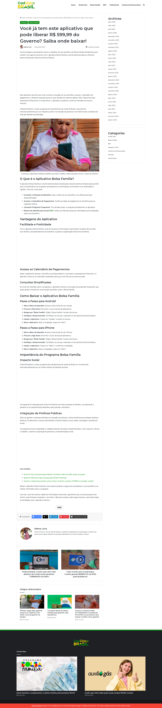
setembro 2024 (113, 91)
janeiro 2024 (112, 120)
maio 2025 (111, 62)
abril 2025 (111, 65)
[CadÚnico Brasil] (26, 5)
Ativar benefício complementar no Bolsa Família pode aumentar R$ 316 (46, 693)
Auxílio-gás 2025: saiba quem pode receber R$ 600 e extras (109, 693)
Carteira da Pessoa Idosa (131, 5)
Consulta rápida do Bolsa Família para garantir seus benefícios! (58, 613)
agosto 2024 (112, 94)
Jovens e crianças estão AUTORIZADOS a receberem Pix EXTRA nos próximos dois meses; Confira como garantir (87, 614)
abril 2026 (111, 29)
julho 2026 (111, 22)
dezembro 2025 (113, 36)
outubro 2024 (113, 87)
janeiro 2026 (112, 33)
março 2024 (112, 112)
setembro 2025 (113, 47)
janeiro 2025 (112, 76)
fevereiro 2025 (113, 73)
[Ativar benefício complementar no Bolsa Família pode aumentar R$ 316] (47, 674)
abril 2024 (111, 109)
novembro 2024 (113, 83)
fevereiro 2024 (113, 116)
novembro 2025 (113, 40)
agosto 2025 (112, 51)
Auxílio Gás (83, 5)
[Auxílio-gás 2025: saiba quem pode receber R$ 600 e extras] (115, 674)
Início (23, 18)
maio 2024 (111, 105)
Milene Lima (28, 47)
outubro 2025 (113, 44)
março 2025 (112, 69)
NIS (51, 211)
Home (73, 5)
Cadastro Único (113, 147)
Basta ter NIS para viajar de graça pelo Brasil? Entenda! (45, 478)
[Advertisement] (59, 77)
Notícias (29, 18)
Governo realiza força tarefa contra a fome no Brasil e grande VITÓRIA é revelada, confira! (59, 481)
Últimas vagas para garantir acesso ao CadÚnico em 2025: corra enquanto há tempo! (31, 614)
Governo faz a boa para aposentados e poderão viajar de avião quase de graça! (54, 474)
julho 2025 (111, 54)
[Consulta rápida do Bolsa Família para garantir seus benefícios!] (59, 601)
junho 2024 (112, 102)
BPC (104, 5)
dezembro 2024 (113, 80)
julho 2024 (111, 98)
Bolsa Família (95, 5)
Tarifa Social (114, 5)
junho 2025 (112, 58)
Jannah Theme (37, 706)
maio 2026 (111, 25)
